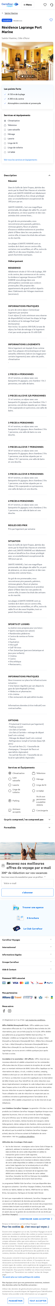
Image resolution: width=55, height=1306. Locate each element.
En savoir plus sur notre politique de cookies (21, 1277)
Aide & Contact (9, 969)
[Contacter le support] (51, 5)
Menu (29, 4)
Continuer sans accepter (35, 1219)
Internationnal (9, 947)
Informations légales (12, 954)
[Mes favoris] (45, 5)
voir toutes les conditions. (35, 1020)
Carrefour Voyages (11, 939)
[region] (27, 1260)
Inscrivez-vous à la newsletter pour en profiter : (23, 877)
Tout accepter (38, 1300)
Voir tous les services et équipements (20, 159)
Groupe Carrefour (10, 962)
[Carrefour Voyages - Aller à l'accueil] (10, 5)
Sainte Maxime (11, 13)
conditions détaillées (26, 1136)
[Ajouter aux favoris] (51, 20)
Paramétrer (16, 1300)
